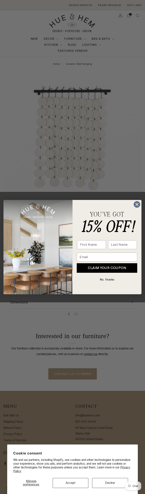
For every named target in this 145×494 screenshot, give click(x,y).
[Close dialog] (137, 204)
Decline (110, 483)
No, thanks (107, 279)
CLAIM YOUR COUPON (107, 268)
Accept (70, 483)
